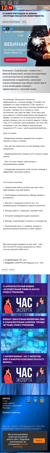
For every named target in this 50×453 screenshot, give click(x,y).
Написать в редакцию (12, 405)
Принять (39, 441)
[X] (7, 28)
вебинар (4, 269)
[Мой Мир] (11, 28)
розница (11, 269)
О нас (5, 401)
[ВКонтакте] (4, 28)
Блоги (24, 22)
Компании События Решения (11, 22)
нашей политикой (20, 445)
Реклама (6, 408)
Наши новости (9, 403)
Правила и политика (11, 412)
